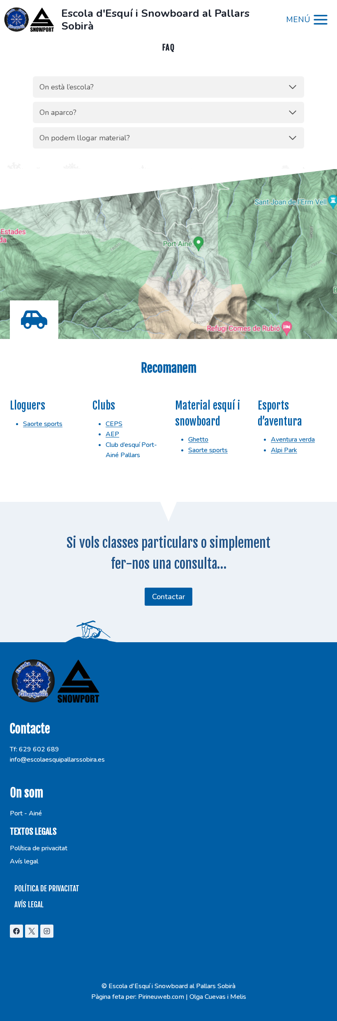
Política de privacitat (38, 848)
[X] (31, 931)
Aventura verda (293, 439)
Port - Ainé (26, 813)
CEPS (114, 423)
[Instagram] (46, 931)
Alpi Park (284, 450)
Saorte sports (42, 423)
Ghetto (198, 439)
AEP (112, 434)
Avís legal (24, 861)
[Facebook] (16, 931)
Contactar (168, 597)
